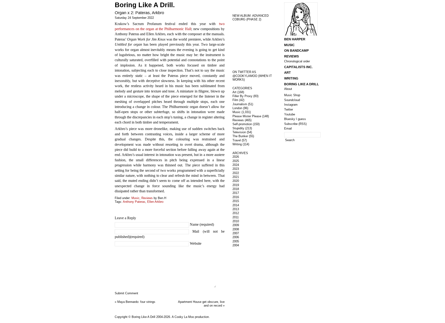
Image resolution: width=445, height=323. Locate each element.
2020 (235, 181)
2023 (235, 169)
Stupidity (238, 128)
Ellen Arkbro (155, 201)
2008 (235, 229)
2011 (235, 217)
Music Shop (292, 95)
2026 (235, 156)
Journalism (239, 104)
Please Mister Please (246, 116)
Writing (237, 144)
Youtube (289, 114)
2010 (235, 221)
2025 (235, 161)
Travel (236, 140)
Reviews (147, 198)
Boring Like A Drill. (145, 5)
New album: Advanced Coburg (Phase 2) (250, 17)
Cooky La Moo (184, 317)
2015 (235, 201)
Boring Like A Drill (301, 84)
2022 (235, 173)
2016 (235, 197)
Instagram (291, 104)
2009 (235, 225)
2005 (235, 241)
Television (239, 132)
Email (288, 128)
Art (234, 92)
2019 (235, 185)
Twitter (288, 109)
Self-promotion (242, 124)
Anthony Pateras (134, 201)
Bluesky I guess (295, 119)
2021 (235, 177)
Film (235, 100)
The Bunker (240, 136)
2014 (235, 205)
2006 (235, 237)
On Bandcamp (296, 50)
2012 (235, 213)
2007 (235, 233)
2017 (235, 193)
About (288, 89)
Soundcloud (292, 100)
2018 (235, 189)
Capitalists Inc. (298, 67)
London (237, 108)
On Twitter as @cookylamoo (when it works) (252, 75)
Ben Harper (294, 39)
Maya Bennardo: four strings (136, 302)
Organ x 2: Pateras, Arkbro (139, 12)
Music (135, 198)
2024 (235, 165)
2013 (235, 209)
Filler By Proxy (242, 96)
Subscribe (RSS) (295, 124)
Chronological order (297, 61)
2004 (235, 245)
